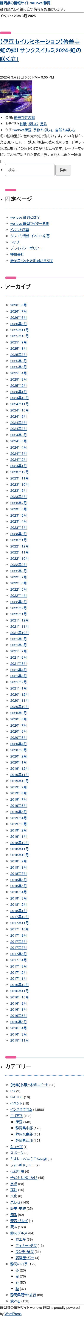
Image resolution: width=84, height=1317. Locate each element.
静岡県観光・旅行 (23, 1294)
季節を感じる (43, 129)
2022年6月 (18, 583)
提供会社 (17, 254)
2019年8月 (18, 793)
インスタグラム (21, 1109)
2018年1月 (18, 910)
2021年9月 (18, 638)
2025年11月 (19, 329)
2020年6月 (18, 731)
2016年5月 (18, 1021)
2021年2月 (18, 681)
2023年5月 (18, 515)
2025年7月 (18, 354)
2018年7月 (18, 873)
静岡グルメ (18, 1233)
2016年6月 (18, 1015)
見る (43, 123)
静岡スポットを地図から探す (31, 260)
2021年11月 (19, 626)
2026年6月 (18, 317)
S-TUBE (16, 1097)
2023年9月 (18, 490)
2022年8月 (18, 570)
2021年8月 (18, 644)
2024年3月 (18, 453)
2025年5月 (18, 366)
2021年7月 (18, 651)
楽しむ (33, 123)
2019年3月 (18, 823)
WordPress (13, 1313)
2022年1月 (18, 613)
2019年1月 (18, 836)
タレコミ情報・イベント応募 (30, 235)
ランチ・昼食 (25, 1251)
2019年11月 (19, 774)
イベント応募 (19, 229)
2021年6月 (18, 657)
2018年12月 (19, 842)
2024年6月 (18, 434)
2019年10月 (19, 780)
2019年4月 (18, 817)
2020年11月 (19, 700)
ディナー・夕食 (26, 1245)
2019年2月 (18, 830)
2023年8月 (18, 496)
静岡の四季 (19, 1263)
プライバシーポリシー (26, 248)
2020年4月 (18, 743)
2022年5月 (18, 589)
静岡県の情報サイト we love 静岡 (25, 2)
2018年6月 (18, 879)
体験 (23, 123)
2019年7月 (18, 799)
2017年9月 (18, 935)
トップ (14, 242)
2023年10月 (19, 484)
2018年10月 (19, 854)
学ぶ (13, 1183)
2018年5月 (18, 885)
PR (12, 1091)
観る (13, 1226)
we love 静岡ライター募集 (29, 223)
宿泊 (13, 1189)
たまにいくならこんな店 (28, 1158)
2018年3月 (18, 898)
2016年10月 (19, 997)
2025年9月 (18, 342)
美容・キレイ (19, 1220)
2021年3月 (18, 675)
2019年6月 (18, 805)
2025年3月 (18, 379)
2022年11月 (19, 552)
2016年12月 (19, 984)
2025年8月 (18, 348)
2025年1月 (18, 391)
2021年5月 (18, 663)
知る (13, 1214)
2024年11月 (19, 403)
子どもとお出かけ (23, 1177)
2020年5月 (18, 737)
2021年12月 (19, 620)
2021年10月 (19, 632)
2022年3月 (18, 601)
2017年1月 (18, 978)
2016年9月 (18, 1003)
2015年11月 (19, 1040)
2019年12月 (19, 768)
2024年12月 (19, 397)
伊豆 (19, 1121)
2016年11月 (19, 990)
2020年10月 (19, 706)
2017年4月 (18, 959)
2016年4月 (18, 1027)
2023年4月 (18, 521)
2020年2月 (18, 756)
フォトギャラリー (22, 1165)
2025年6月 (18, 360)
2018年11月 (19, 848)
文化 (13, 1195)
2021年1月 (18, 688)
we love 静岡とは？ (25, 217)
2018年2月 (18, 904)
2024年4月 (18, 447)
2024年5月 (18, 440)
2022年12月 (19, 546)
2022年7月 (18, 577)
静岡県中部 (24, 1127)
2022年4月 (18, 595)
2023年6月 (18, 509)
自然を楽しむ (65, 129)
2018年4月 (18, 891)
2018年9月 (18, 861)
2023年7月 (18, 502)
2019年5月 (18, 811)
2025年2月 (18, 385)
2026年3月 (18, 323)
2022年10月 (19, 558)
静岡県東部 (24, 1134)
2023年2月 (18, 533)
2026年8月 (18, 304)
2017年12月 (19, 916)
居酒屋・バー (25, 1257)
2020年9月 (18, 712)
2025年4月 (18, 372)
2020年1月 (18, 762)
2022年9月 (18, 564)
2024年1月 (18, 465)
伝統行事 (17, 1171)
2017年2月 (18, 972)
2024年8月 (18, 422)
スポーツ (16, 1152)
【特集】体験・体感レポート (29, 1084)
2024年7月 (18, 428)
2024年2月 (18, 459)
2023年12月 (19, 471)
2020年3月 (18, 749)
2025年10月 (19, 335)
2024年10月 (19, 410)
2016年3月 (18, 1034)
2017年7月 (18, 947)
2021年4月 (18, 669)
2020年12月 (19, 694)
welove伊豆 (22, 129)
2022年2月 (18, 607)
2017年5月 (18, 953)
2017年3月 (18, 966)
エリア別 (16, 1115)
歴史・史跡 (18, 1208)
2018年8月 (18, 867)
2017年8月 (18, 941)
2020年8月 (18, 719)
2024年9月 (18, 416)
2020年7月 (18, 725)
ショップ (16, 1146)
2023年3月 (18, 527)
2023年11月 (19, 478)
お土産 (21, 1239)
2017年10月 (19, 929)
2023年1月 (18, 539)
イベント (16, 1103)
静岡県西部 (24, 1140)
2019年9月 (18, 787)
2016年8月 (18, 1009)
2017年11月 (19, 922)
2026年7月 (18, 311)
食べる (15, 1301)
